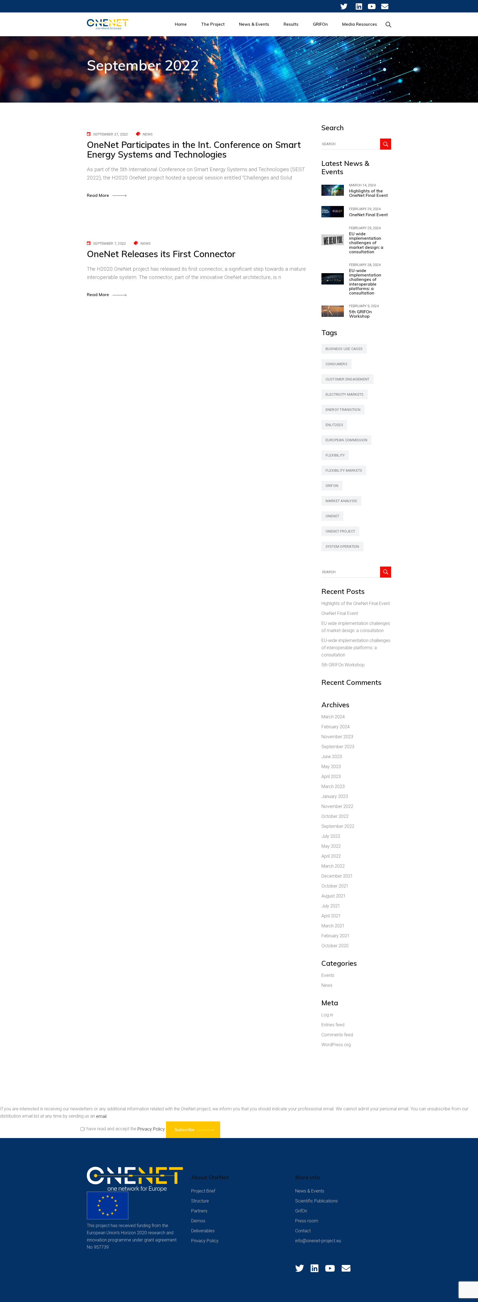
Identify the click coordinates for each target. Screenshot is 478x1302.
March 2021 (333, 925)
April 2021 (331, 916)
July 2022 (330, 836)
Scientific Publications (316, 1201)
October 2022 (335, 816)
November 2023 (337, 736)
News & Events (309, 1191)
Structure (200, 1201)
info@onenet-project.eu (318, 1240)
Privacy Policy (151, 1129)
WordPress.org (336, 1044)
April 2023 (331, 776)
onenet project (340, 531)
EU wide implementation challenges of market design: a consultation (366, 242)
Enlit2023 (334, 425)
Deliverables (203, 1230)
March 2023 (333, 786)
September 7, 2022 (109, 243)
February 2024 (335, 726)
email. (102, 1116)
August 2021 (333, 896)
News (148, 134)
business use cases (344, 349)
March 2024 (333, 716)
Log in (327, 1014)
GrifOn (301, 1211)
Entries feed (332, 1024)
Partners (199, 1211)
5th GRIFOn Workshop (360, 314)
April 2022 (331, 856)
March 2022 (333, 866)
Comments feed (337, 1034)
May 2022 (331, 846)
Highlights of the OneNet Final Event (368, 193)
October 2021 (335, 886)
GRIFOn (332, 486)
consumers (336, 364)
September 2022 (337, 826)
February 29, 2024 (365, 209)
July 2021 (330, 906)
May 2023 (331, 766)
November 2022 (337, 806)
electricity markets (345, 394)
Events (327, 975)
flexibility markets (344, 470)
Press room (306, 1220)
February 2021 (335, 935)
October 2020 (335, 945)
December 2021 (337, 876)
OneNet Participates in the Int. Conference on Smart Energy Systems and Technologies (194, 149)
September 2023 (337, 746)
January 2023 (334, 796)
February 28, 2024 (365, 265)
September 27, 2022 (110, 134)
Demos (198, 1220)
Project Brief (203, 1191)
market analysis (341, 501)
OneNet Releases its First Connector (161, 253)
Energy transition (343, 410)
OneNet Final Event (368, 214)
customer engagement (348, 379)
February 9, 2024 (364, 306)
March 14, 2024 (362, 185)
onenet (332, 516)
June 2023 (331, 756)
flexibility (335, 455)
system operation (342, 546)
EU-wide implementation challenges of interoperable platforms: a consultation (365, 282)
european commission (347, 440)
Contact (303, 1230)
